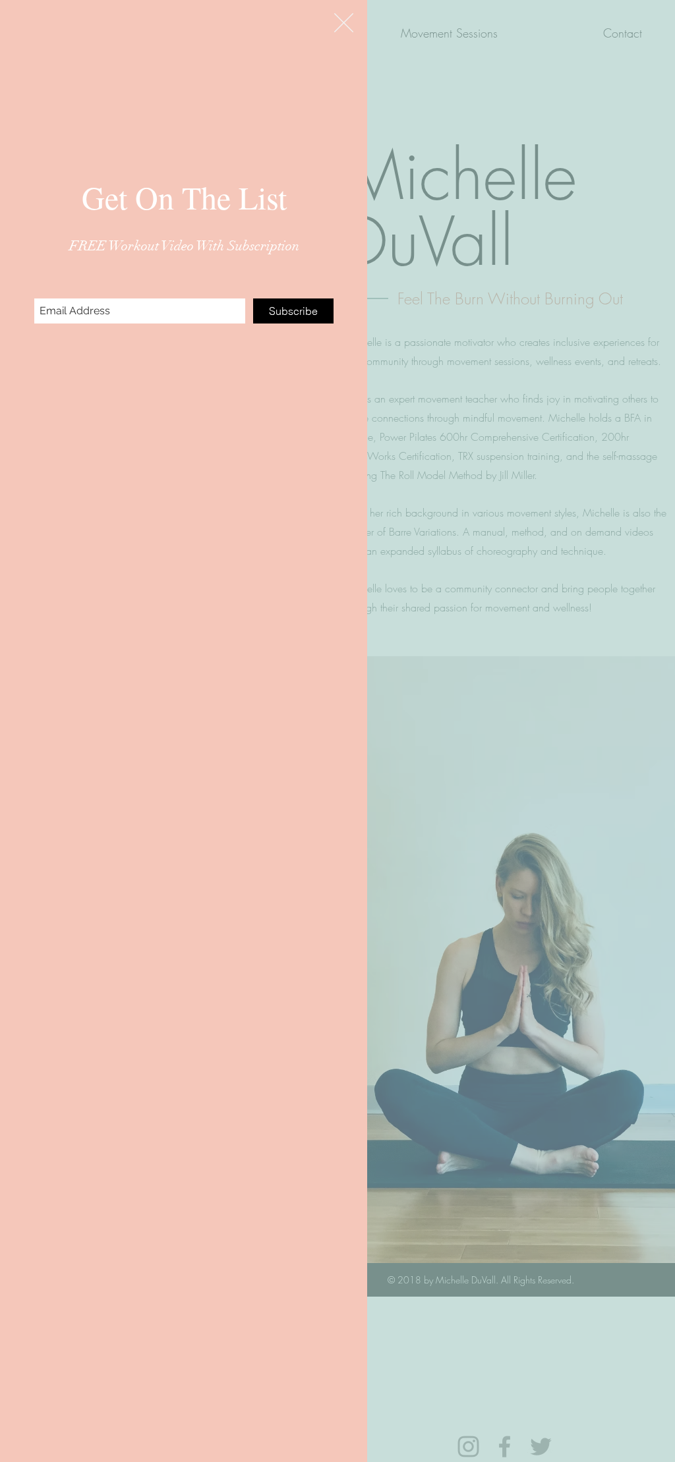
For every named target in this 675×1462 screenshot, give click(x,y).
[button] (344, 22)
